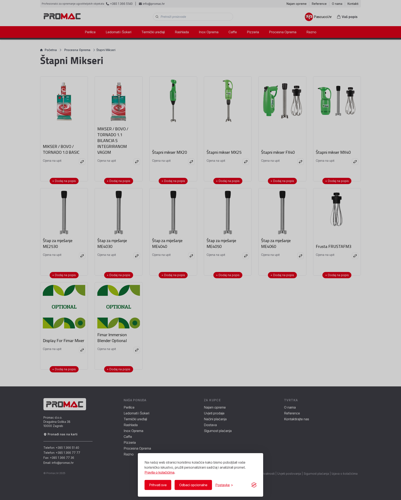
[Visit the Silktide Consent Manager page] (253, 484)
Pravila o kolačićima (159, 472)
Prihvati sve (158, 485)
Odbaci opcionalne (193, 485)
